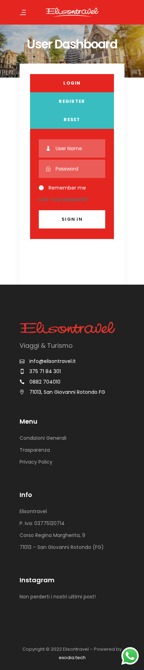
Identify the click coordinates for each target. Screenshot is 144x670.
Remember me (67, 188)
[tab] (72, 83)
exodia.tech (72, 657)
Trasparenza (35, 449)
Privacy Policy (36, 461)
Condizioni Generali (43, 438)
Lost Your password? (63, 199)
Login (72, 83)
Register (72, 101)
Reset (72, 119)
